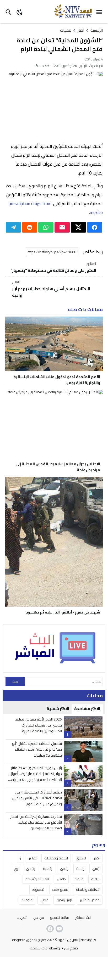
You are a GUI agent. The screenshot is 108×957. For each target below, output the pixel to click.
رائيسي (30, 868)
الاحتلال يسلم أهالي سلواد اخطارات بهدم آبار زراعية (51, 289)
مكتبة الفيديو (59, 917)
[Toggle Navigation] (100, 11)
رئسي (96, 868)
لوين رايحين (64, 900)
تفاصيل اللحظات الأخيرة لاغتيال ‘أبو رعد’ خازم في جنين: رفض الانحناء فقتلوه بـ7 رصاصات (37, 749)
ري (16, 868)
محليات (65, 30)
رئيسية (47, 868)
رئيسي (64, 868)
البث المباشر (83, 917)
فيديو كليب (60, 889)
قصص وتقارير (90, 900)
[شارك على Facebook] (94, 227)
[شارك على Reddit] (29, 227)
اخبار (97, 858)
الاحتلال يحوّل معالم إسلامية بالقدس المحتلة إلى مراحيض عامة (57, 466)
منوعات (27, 900)
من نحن (38, 917)
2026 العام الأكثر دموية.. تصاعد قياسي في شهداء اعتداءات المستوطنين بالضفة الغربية (38, 725)
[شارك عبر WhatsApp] (46, 227)
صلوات (78, 879)
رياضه (95, 879)
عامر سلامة (38, 948)
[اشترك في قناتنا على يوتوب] (59, 928)
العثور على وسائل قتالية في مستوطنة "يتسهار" (53, 267)
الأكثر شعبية (58, 708)
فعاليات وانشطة (88, 889)
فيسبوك (38, 889)
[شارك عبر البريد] (62, 227)
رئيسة (80, 868)
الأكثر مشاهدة (87, 708)
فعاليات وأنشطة (37, 879)
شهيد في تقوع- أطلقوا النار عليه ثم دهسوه (62, 612)
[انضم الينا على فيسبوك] (49, 928)
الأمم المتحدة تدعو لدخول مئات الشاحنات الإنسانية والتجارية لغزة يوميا (56, 379)
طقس (61, 879)
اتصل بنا (22, 917)
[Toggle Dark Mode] (20, 11)
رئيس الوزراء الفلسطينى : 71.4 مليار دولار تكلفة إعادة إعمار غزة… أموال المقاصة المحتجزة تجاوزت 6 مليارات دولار (35, 776)
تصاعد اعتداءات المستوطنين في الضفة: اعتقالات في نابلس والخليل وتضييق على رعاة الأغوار (37, 798)
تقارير (32, 858)
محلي (44, 900)
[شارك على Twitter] (78, 227)
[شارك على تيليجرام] (13, 227)
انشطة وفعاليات (56, 858)
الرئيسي (81, 858)
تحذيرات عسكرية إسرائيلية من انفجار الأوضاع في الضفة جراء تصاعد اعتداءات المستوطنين (36, 822)
